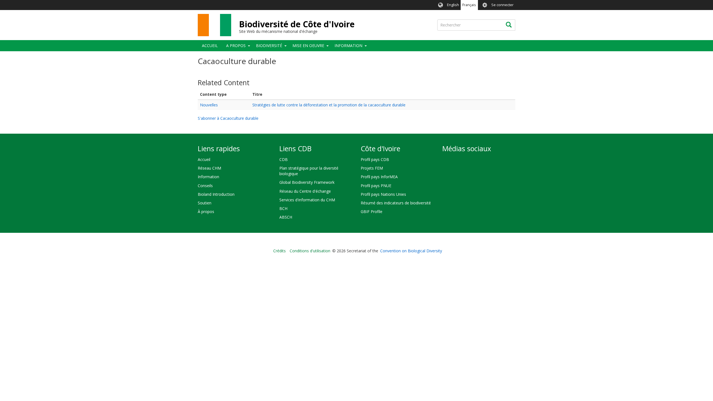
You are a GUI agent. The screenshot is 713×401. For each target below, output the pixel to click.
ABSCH (285, 217)
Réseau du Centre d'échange (305, 191)
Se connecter (502, 5)
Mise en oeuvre (308, 45)
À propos (206, 211)
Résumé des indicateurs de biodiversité (396, 203)
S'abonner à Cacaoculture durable (228, 118)
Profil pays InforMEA (379, 176)
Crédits (279, 250)
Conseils (205, 185)
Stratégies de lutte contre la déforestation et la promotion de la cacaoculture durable (329, 104)
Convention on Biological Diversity (411, 250)
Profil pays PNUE (376, 185)
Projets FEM (372, 168)
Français (469, 5)
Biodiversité (269, 45)
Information (348, 45)
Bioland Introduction (216, 194)
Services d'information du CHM (307, 199)
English (453, 5)
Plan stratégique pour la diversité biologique (308, 170)
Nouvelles (209, 104)
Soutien (204, 203)
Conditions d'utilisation (310, 250)
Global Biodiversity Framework (306, 182)
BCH (283, 208)
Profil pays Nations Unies (383, 194)
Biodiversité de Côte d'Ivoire (297, 24)
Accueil (210, 45)
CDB (283, 159)
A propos (236, 45)
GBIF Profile (371, 211)
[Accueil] (214, 25)
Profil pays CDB (375, 159)
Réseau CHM (209, 168)
